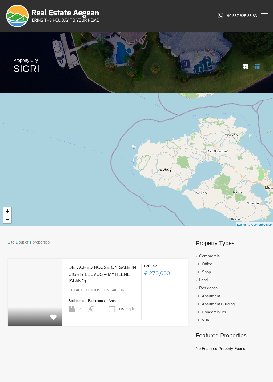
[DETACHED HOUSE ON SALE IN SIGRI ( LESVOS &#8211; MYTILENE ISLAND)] (136, 152)
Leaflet (241, 224)
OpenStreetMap (261, 224)
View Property (35, 312)
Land (203, 280)
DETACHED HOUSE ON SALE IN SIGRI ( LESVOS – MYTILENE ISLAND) (102, 274)
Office (207, 264)
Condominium (214, 312)
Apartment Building (218, 304)
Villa (205, 320)
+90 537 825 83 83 (241, 16)
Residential (208, 288)
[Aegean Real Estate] (52, 25)
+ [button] (7, 211)
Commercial (209, 256)
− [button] (7, 219)
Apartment (211, 296)
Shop (206, 272)
